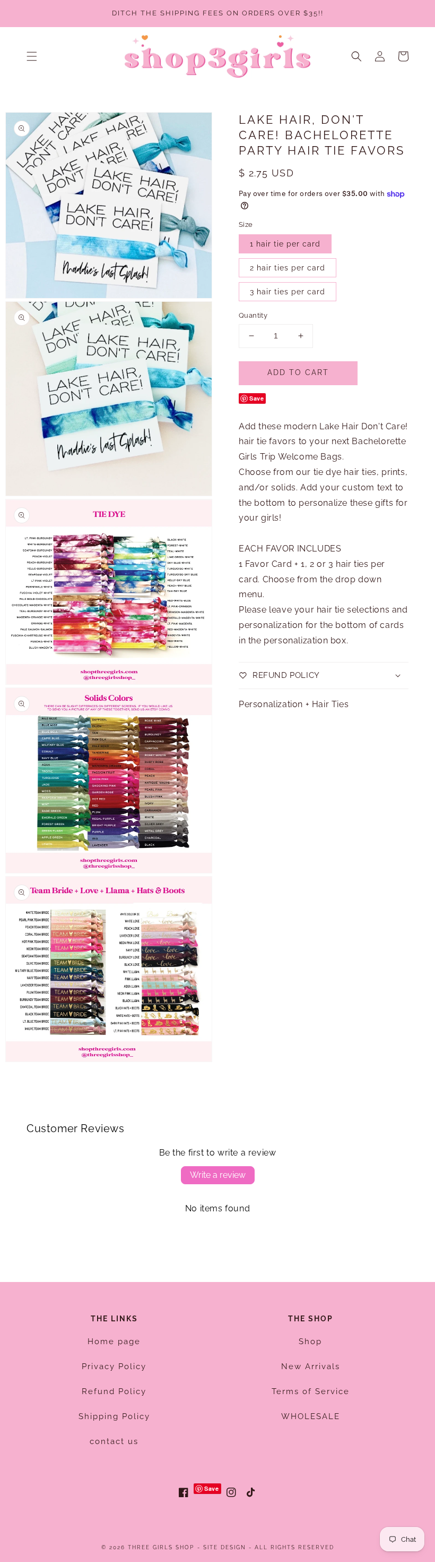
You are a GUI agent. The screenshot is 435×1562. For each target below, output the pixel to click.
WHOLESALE (310, 1416)
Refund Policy (114, 1391)
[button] (32, 56)
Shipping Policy (114, 1416)
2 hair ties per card (287, 268)
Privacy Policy (114, 1366)
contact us (114, 1441)
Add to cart (298, 372)
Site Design (224, 1547)
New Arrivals (310, 1366)
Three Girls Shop (161, 1547)
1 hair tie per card (285, 244)
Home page (114, 1341)
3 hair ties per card (287, 291)
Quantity (253, 315)
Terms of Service (311, 1391)
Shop (310, 1341)
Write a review (218, 1175)
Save (256, 398)
